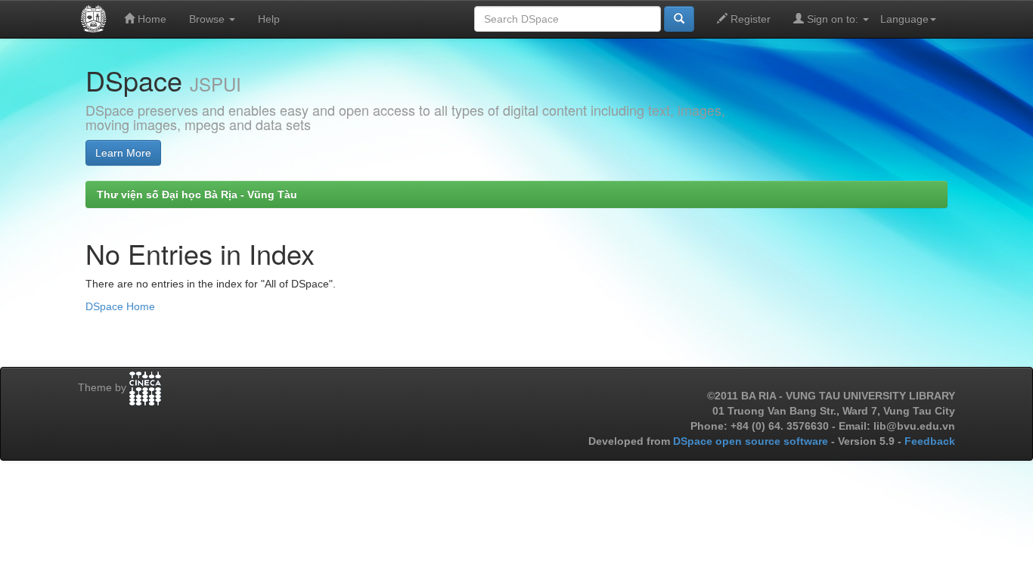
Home (150, 19)
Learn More (123, 153)
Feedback (929, 441)
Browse (208, 19)
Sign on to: (832, 19)
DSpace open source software (752, 441)
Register (749, 19)
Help (269, 19)
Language (904, 19)
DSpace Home (120, 306)
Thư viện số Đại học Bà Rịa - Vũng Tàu (197, 194)
